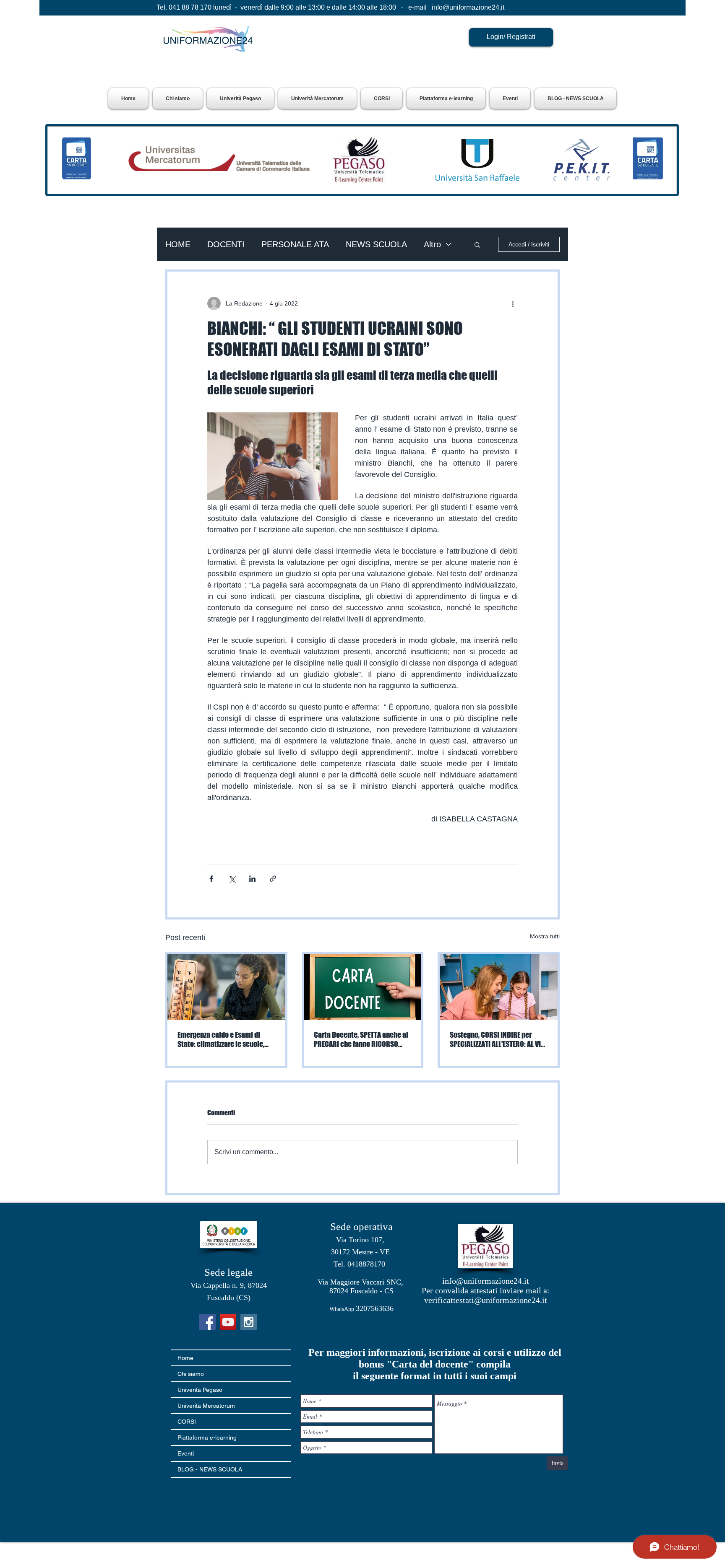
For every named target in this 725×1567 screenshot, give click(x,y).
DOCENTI (226, 244)
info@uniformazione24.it (468, 7)
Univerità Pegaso (199, 1389)
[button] (240, 98)
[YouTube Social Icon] (228, 1322)
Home (185, 1358)
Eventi (185, 1453)
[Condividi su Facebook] (211, 879)
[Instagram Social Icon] (248, 1322)
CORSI (186, 1421)
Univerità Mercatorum (206, 1405)
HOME (177, 244)
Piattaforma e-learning (207, 1437)
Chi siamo (190, 1373)
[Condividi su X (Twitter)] (232, 879)
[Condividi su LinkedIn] (252, 879)
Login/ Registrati (511, 36)
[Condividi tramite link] (273, 879)
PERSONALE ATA (295, 244)
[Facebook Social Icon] (207, 1322)
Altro (432, 244)
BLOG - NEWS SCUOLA (209, 1469)
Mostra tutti (545, 936)
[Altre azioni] (513, 303)
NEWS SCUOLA (376, 244)
